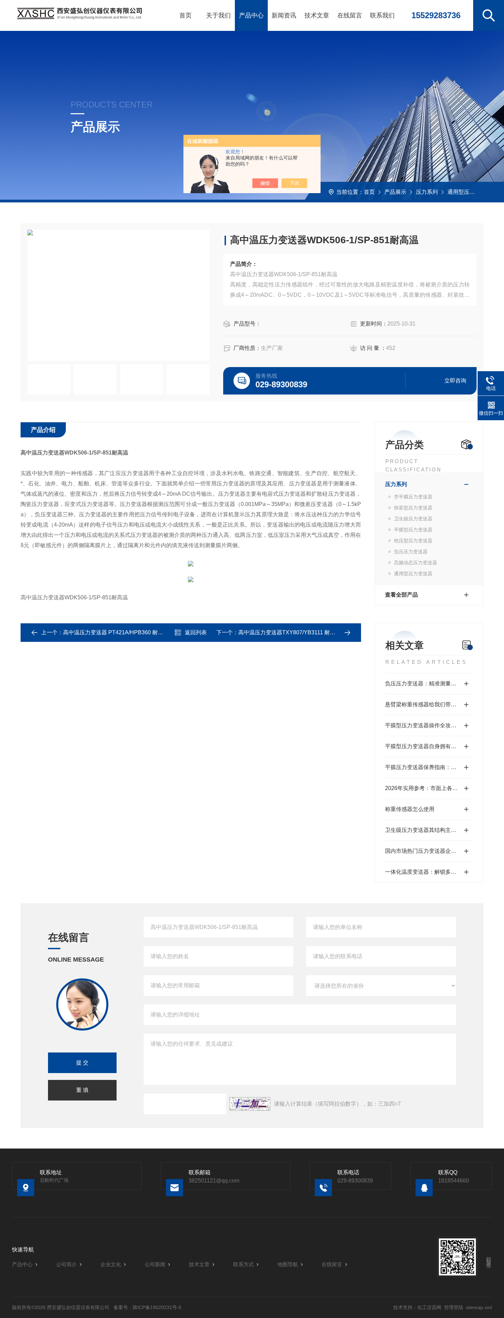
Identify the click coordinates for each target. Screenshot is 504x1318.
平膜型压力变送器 (413, 529)
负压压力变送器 (411, 551)
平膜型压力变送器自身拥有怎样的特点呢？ (429, 746)
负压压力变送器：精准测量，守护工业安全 (429, 683)
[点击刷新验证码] (250, 1104)
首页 (185, 15)
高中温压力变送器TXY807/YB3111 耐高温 (289, 632)
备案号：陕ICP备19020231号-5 (147, 1307)
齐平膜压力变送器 (413, 496)
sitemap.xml (479, 1307)
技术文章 (316, 15)
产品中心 (251, 15)
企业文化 (110, 1264)
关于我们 (218, 15)
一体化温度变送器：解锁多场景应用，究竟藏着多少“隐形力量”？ (429, 872)
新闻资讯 (284, 15)
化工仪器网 (429, 1307)
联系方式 (243, 1264)
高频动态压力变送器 (415, 562)
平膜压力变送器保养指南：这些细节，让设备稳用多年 (429, 767)
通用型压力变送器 (469, 192)
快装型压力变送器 (413, 507)
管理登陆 (453, 1307)
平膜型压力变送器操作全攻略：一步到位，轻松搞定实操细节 (429, 725)
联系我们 (382, 15)
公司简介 (66, 1264)
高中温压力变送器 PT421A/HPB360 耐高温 (116, 632)
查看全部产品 (401, 595)
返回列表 (196, 632)
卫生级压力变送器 (413, 518)
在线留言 (349, 15)
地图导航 (287, 1264)
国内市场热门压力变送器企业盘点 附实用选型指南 (429, 851)
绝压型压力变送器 (413, 540)
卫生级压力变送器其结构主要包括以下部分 (429, 830)
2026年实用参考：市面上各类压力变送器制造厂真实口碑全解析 (429, 788)
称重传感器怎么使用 (409, 809)
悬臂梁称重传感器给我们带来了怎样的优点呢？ (429, 704)
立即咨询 (455, 381)
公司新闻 (155, 1264)
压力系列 (427, 192)
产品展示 (395, 192)
